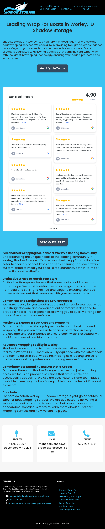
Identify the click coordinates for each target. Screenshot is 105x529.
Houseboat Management (85, 6)
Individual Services (49, 6)
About (86, 9)
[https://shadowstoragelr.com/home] (19, 7)
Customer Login (48, 9)
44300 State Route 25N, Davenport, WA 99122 (29, 503)
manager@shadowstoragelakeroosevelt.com (28, 496)
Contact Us (66, 9)
